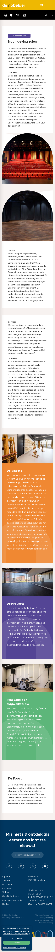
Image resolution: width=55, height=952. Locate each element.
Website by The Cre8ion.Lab (12, 918)
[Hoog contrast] (12, 15)
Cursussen (7, 888)
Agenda (6, 876)
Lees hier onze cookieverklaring (16, 931)
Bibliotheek (7, 884)
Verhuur (6, 892)
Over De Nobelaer (10, 896)
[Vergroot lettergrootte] (18, 15)
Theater (6, 880)
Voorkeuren (17, 938)
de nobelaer (14, 5)
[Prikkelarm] (24, 15)
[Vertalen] (5, 15)
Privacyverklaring (46, 918)
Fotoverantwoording (45, 923)
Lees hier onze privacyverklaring (16, 934)
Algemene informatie (12, 900)
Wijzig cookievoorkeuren (44, 915)
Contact (6, 904)
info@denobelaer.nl (37, 890)
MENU (44, 5)
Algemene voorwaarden (44, 920)
